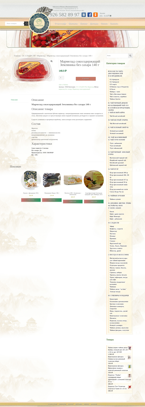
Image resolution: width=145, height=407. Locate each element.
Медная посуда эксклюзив (118, 263)
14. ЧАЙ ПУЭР (113, 169)
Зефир (112, 226)
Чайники (113, 287)
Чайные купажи (115, 199)
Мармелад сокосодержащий (81, 89)
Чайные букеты (115, 99)
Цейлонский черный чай (118, 165)
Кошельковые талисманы (118, 316)
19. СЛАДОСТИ (28, 56)
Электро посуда (115, 291)
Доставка (94, 23)
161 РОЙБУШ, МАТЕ (115, 205)
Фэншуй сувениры (116, 325)
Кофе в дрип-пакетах (117, 214)
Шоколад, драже (115, 251)
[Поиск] (26, 23)
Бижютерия (114, 299)
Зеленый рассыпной (116, 131)
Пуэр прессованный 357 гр (119, 180)
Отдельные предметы (117, 265)
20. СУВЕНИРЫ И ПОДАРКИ (118, 295)
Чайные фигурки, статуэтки (119, 330)
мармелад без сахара (65, 89)
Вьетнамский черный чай (118, 158)
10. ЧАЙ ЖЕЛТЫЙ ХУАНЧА (118, 120)
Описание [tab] (14, 100)
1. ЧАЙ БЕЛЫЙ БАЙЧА (116, 112)
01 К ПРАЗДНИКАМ (115, 76)
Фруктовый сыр (115, 243)
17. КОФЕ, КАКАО (114, 208)
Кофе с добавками (116, 219)
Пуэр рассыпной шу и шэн (119, 189)
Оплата (104, 23)
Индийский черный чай (118, 160)
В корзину (85, 78)
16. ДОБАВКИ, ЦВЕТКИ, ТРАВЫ (119, 203)
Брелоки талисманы (117, 304)
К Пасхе (112, 89)
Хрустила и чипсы (116, 248)
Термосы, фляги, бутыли (118, 275)
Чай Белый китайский (117, 116)
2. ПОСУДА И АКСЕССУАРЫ (118, 255)
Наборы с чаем (115, 92)
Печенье (112, 236)
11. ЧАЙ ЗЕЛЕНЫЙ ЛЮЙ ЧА (118, 127)
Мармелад (41, 56)
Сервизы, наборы (116, 272)
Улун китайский (115, 146)
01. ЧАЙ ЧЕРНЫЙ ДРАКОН (118, 103)
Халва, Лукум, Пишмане (118, 246)
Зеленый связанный (116, 133)
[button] (51, 61)
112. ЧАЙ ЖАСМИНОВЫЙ (117, 137)
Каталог (83, 23)
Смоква (112, 241)
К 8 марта (113, 84)
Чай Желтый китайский (118, 123)
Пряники (113, 238)
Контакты (73, 23)
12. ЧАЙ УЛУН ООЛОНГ (116, 140)
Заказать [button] (31, 200)
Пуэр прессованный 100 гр (119, 172)
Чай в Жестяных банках (118, 94)
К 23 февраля (114, 82)
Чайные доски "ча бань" (118, 289)
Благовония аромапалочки (119, 301)
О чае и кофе (60, 23)
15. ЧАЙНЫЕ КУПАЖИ (116, 196)
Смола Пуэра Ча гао (117, 192)
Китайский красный (117, 163)
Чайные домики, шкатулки (119, 328)
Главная (17, 56)
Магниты (113, 318)
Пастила (112, 234)
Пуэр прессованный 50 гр (118, 182)
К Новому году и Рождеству (119, 87)
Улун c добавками (116, 143)
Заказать (114, 23)
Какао (112, 211)
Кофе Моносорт (115, 216)
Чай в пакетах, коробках (118, 96)
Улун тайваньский (116, 148)
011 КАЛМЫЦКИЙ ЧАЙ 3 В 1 (118, 105)
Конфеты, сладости (116, 229)
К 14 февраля (114, 79)
